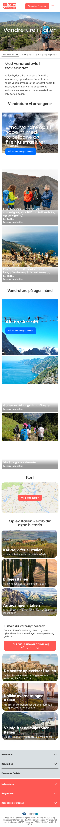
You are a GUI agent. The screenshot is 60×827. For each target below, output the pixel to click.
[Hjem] (9, 6)
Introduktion (10, 54)
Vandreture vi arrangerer (39, 54)
